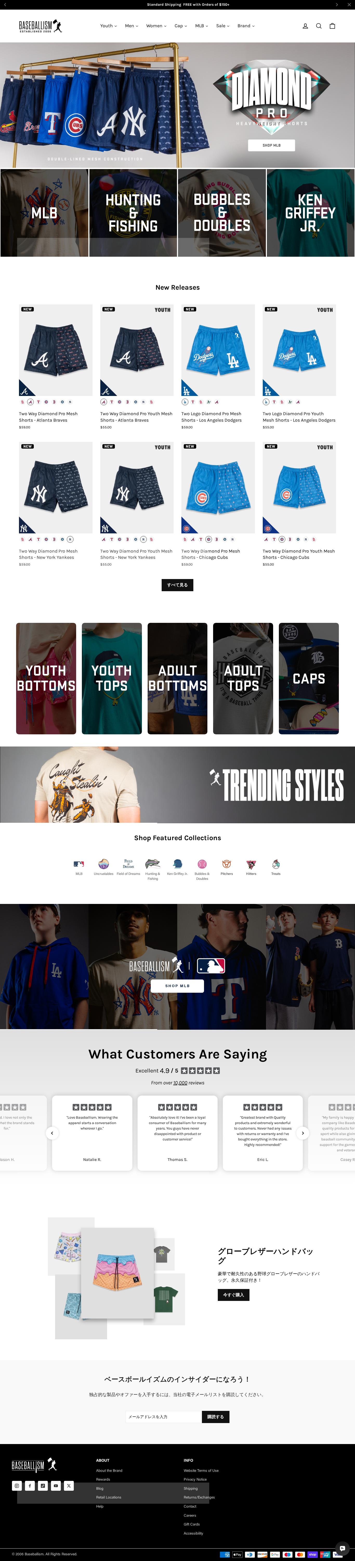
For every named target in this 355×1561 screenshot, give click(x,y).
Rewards (103, 1480)
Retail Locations (108, 1498)
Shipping (191, 1489)
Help (99, 1507)
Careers (190, 1516)
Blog (99, 1489)
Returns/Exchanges (199, 1498)
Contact (190, 1507)
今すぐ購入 (233, 1294)
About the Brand (109, 1471)
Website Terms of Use (201, 1471)
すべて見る (177, 584)
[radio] (22, 402)
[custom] (17, 1486)
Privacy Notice (195, 1480)
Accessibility (193, 1534)
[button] (52, 1133)
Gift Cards (192, 1525)
